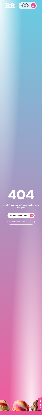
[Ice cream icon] (28, 5)
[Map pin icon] (22, 5)
